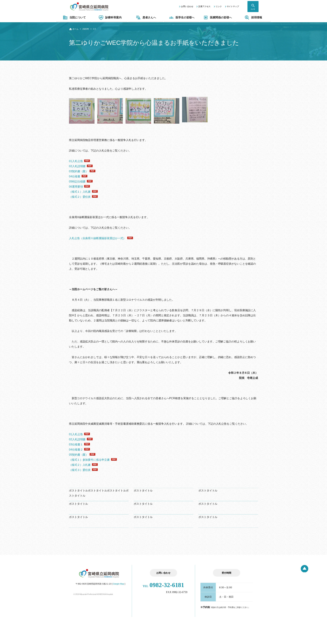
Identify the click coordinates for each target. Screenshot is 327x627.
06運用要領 (76, 186)
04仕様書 (74, 176)
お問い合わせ (187, 6)
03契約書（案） (78, 171)
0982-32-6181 (163, 585)
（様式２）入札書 (80, 464)
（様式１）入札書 (80, 191)
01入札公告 (76, 161)
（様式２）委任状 (80, 196)
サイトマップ (233, 6)
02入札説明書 (77, 166)
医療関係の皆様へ (221, 17)
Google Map (118, 584)
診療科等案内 (113, 17)
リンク (219, 6)
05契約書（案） (78, 454)
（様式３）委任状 (80, 470)
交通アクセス (204, 6)
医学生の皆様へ (185, 17)
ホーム (75, 29)
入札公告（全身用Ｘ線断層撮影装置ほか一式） (97, 238)
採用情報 (256, 17)
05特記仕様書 (77, 181)
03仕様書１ (76, 444)
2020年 (85, 29)
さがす (253, 9)
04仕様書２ (76, 449)
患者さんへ (149, 17)
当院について (77, 17)
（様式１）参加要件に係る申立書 (89, 459)
